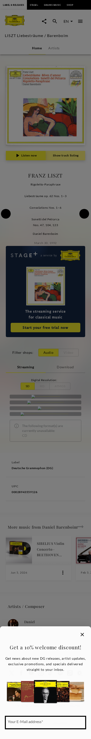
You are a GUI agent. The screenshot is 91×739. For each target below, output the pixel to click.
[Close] (82, 634)
